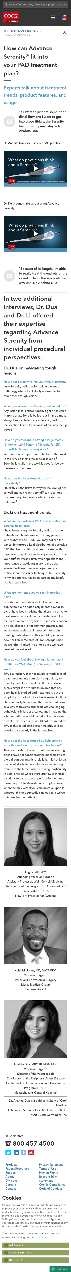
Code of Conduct (50, 1188)
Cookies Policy (39, 1237)
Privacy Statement (51, 1164)
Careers (10, 1184)
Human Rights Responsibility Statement (48, 1176)
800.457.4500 (33, 1143)
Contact (10, 1188)
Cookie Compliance (52, 1184)
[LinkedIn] (16, 1152)
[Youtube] (31, 1152)
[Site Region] (64, 17)
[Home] (5, 31)
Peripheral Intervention (24, 30)
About (9, 1176)
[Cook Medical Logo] (11, 17)
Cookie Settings (20, 1252)
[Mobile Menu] (53, 17)
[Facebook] (23, 1152)
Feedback (62, 1269)
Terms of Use (47, 1168)
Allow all (16, 1245)
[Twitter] (8, 1152)
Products (11, 1164)
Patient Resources (17, 1168)
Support (10, 1172)
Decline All (17, 1260)
